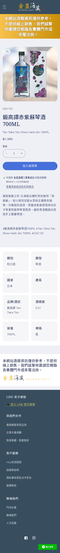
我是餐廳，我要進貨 (17, 440)
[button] (4, 7)
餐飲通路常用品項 (16, 425)
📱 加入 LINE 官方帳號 (20, 404)
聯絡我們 (11, 515)
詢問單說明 (12, 470)
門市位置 (11, 507)
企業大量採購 (13, 432)
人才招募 (11, 523)
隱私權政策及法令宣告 (19, 478)
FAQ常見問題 (13, 462)
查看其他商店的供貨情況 (20, 187)
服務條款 (11, 485)
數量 (5, 146)
